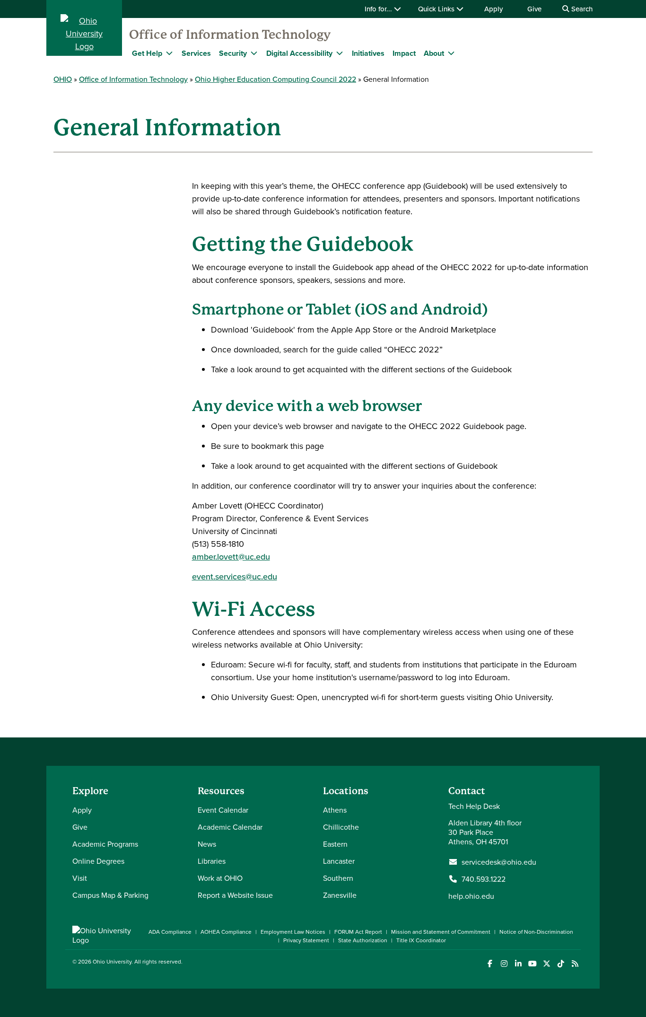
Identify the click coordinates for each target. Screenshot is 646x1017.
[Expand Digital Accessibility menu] (339, 53)
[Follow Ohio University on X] (546, 964)
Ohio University (112, 961)
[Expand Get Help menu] (169, 53)
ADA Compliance (170, 932)
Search (581, 9)
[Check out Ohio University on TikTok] (561, 964)
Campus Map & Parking (110, 895)
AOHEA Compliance (226, 932)
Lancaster (339, 861)
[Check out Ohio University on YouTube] (532, 964)
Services (196, 53)
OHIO (62, 79)
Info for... (379, 9)
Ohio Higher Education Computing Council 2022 (275, 79)
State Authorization (362, 940)
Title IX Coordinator (421, 940)
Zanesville (340, 895)
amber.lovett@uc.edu (231, 556)
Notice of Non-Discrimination (536, 932)
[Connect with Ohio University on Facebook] (490, 964)
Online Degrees (98, 861)
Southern (338, 878)
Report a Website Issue (235, 895)
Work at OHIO (220, 878)
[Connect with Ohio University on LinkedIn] (518, 964)
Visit (79, 878)
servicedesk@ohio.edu (499, 862)
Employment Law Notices (293, 932)
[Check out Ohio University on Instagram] (504, 964)
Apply (493, 9)
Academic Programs (105, 844)
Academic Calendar (230, 827)
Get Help (147, 53)
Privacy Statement (306, 940)
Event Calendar (223, 810)
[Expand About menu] (451, 53)
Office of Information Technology (230, 34)
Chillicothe (341, 827)
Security (233, 53)
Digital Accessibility (299, 53)
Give (534, 9)
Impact (404, 53)
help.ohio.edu (471, 896)
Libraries (212, 861)
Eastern (335, 844)
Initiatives (368, 53)
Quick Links (437, 9)
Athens (335, 810)
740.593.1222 (484, 879)
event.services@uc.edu (234, 576)
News (207, 844)
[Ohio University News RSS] (575, 964)
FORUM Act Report (358, 932)
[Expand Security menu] (254, 53)
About (434, 53)
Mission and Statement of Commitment (440, 932)
